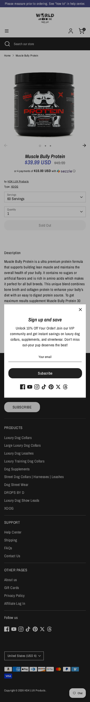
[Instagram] (36, 386)
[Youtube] (29, 386)
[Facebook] (22, 386)
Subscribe (45, 373)
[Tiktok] (43, 386)
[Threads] (65, 386)
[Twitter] (58, 386)
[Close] (80, 309)
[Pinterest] (51, 386)
